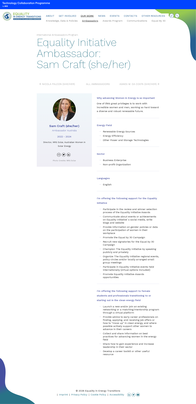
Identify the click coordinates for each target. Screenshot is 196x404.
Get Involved (67, 15)
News (101, 15)
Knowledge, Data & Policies (62, 20)
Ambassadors (90, 20)
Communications (137, 20)
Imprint (63, 394)
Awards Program (113, 20)
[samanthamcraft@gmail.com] (59, 155)
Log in (172, 16)
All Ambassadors (98, 84)
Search (177, 16)
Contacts (130, 15)
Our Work (87, 15)
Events (114, 15)
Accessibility (116, 394)
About (50, 15)
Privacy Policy (79, 394)
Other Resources (153, 15)
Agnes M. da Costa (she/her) (138, 84)
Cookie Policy (98, 394)
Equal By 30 (159, 20)
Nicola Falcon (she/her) (58, 84)
